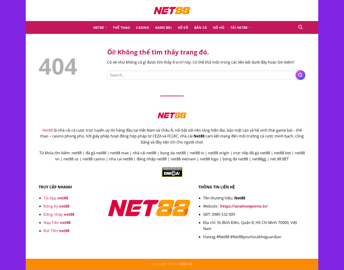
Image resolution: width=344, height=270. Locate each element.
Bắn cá (200, 27)
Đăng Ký (57, 206)
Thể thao (121, 27)
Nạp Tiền (57, 222)
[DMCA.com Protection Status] (172, 171)
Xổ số (183, 27)
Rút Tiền (57, 230)
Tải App (56, 198)
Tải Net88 (239, 27)
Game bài (163, 27)
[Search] (300, 27)
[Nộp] (300, 75)
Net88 (98, 27)
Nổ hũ (218, 27)
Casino (142, 27)
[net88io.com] (172, 10)
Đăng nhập (59, 214)
